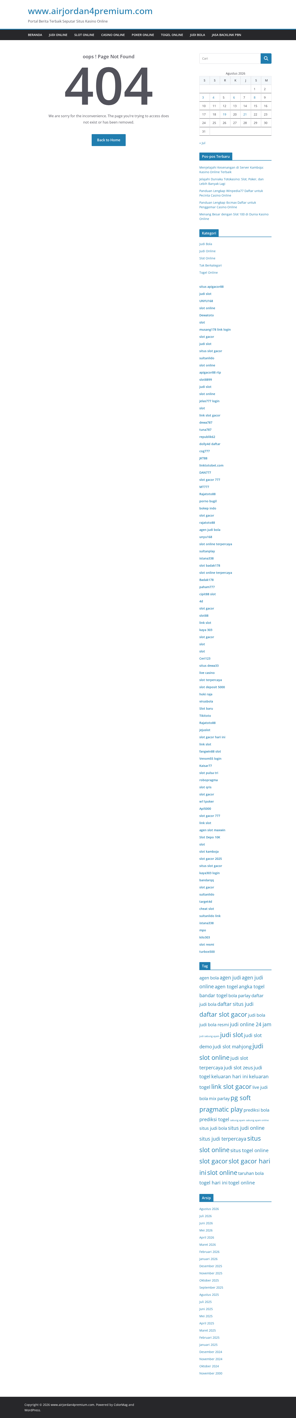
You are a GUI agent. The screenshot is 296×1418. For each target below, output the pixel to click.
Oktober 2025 (209, 1280)
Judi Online (58, 35)
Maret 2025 (207, 1330)
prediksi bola (256, 1110)
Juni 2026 (206, 1223)
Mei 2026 (206, 1230)
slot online (222, 1172)
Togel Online (172, 35)
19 (224, 114)
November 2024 (210, 1359)
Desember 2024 (210, 1352)
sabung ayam (237, 1120)
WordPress (32, 1410)
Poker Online (143, 35)
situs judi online (246, 1128)
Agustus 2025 (209, 1295)
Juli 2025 (205, 1302)
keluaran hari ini (229, 1076)
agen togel (226, 986)
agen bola (209, 978)
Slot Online (84, 35)
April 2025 (206, 1323)
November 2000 (210, 1373)
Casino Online (113, 35)
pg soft (241, 1097)
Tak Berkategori (210, 265)
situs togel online (249, 1150)
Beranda (35, 35)
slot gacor (213, 1161)
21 (245, 114)
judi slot (231, 1034)
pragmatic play (221, 1109)
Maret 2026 (207, 1244)
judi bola (256, 1015)
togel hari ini (213, 1182)
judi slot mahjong (232, 1046)
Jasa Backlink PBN (226, 35)
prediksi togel (214, 1119)
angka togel (252, 986)
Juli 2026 (205, 1216)
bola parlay (239, 995)
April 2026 (206, 1237)
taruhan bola (251, 1173)
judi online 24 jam (250, 1024)
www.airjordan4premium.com (90, 11)
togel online (241, 1182)
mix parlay (219, 1098)
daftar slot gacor (223, 1014)
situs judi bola (213, 1128)
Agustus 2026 (209, 1209)
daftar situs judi (235, 1004)
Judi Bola (197, 35)
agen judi (230, 977)
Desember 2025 (210, 1266)
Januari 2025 (208, 1345)
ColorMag (121, 1405)
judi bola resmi (214, 1025)
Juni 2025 (206, 1309)
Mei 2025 (206, 1316)
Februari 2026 (209, 1252)
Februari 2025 (209, 1337)
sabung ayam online (257, 1120)
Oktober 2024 (209, 1366)
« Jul (202, 143)
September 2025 (211, 1287)
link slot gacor (231, 1086)
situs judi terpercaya (222, 1138)
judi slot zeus (238, 1067)
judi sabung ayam (209, 1036)
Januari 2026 (208, 1259)
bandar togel (213, 995)
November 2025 (210, 1273)
